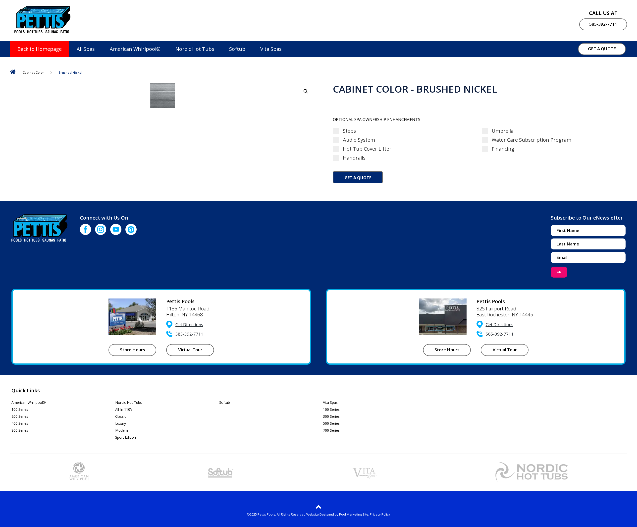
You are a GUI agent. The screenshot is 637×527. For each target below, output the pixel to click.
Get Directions (189, 324)
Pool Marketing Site (353, 514)
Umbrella (502, 131)
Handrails (354, 158)
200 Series (19, 416)
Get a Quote (358, 177)
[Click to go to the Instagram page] (100, 229)
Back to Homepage (39, 49)
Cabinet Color (33, 72)
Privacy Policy (380, 514)
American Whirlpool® (135, 49)
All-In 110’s (123, 409)
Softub (237, 49)
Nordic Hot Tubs (194, 49)
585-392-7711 (603, 24)
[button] (305, 91)
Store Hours (132, 349)
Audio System (358, 140)
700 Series (331, 430)
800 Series (19, 430)
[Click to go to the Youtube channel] (115, 229)
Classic (120, 416)
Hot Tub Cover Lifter (366, 149)
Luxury (120, 423)
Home (13, 72)
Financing (502, 149)
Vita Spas (271, 49)
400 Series (19, 423)
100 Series (19, 409)
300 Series (331, 416)
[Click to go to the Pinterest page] (131, 229)
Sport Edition (125, 437)
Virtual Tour (190, 349)
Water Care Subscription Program (530, 140)
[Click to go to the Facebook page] (85, 229)
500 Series (331, 423)
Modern (121, 430)
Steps (349, 131)
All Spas (86, 49)
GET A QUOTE (602, 49)
